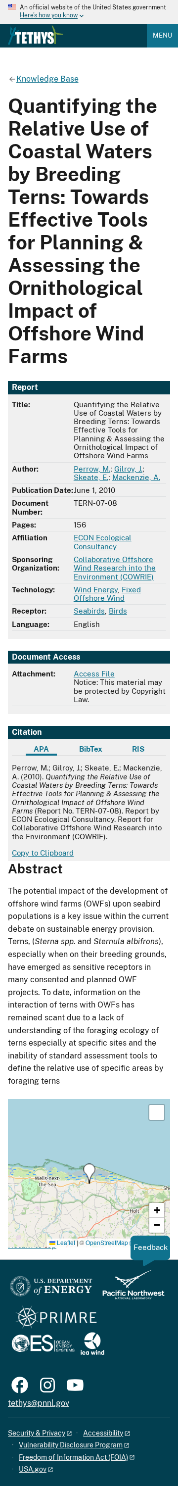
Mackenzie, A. (136, 477)
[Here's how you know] (89, 12)
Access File (94, 674)
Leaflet (65, 1242)
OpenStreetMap (107, 1242)
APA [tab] (41, 749)
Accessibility (103, 1433)
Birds (118, 611)
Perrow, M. (92, 469)
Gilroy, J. (128, 469)
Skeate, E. (91, 477)
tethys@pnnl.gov (38, 1403)
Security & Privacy (36, 1433)
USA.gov (32, 1469)
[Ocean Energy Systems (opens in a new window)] (44, 1344)
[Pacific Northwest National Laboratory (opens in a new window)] (129, 1289)
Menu (162, 35)
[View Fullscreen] (156, 1112)
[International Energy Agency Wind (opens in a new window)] (92, 1344)
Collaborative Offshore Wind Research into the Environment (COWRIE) (115, 568)
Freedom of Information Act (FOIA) (73, 1457)
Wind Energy (96, 589)
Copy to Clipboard (43, 853)
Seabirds (89, 611)
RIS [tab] (138, 749)
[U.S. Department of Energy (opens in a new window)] (51, 1289)
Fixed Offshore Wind (107, 593)
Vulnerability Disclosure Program (71, 1445)
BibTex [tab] (90, 749)
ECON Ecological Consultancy (103, 541)
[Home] (35, 35)
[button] (89, 1173)
